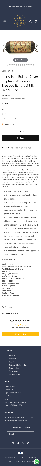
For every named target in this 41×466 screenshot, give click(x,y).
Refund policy (23, 457)
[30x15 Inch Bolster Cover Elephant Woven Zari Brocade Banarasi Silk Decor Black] (7, 65)
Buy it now (20, 138)
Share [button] (6, 104)
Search (11, 362)
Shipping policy (14, 374)
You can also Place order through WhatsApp (16, 148)
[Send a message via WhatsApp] (37, 462)
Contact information (32, 461)
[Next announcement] (36, 6)
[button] (4, 21)
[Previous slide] (4, 45)
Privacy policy (14, 368)
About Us (12, 355)
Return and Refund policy (18, 365)
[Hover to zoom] (20, 46)
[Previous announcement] (4, 6)
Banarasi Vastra (12, 457)
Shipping (12, 98)
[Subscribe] (31, 434)
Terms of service (14, 371)
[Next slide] (37, 45)
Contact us (13, 359)
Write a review (20, 334)
